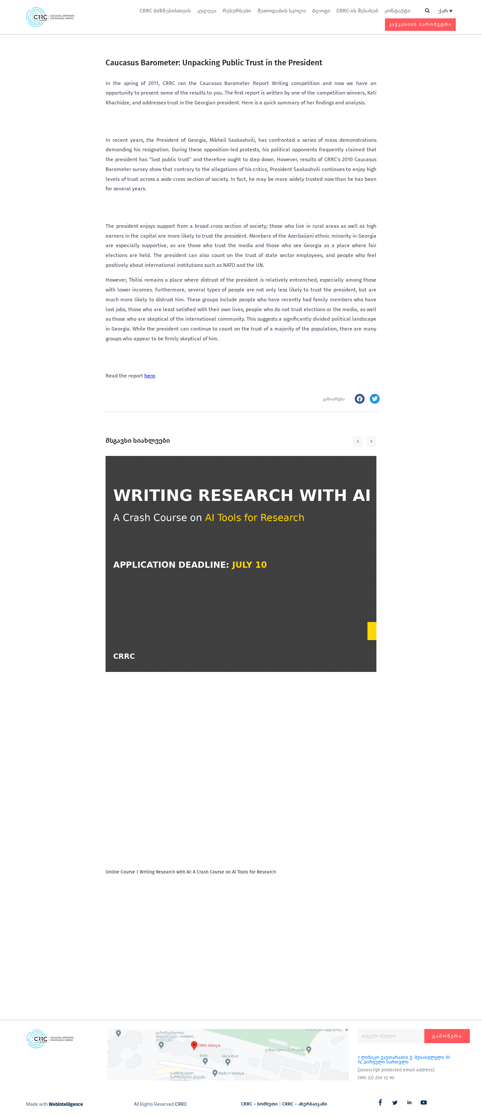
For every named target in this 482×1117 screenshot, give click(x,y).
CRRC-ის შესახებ (357, 11)
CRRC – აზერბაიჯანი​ (304, 1104)
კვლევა (206, 11)
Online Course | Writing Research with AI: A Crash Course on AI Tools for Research (191, 872)
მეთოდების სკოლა (281, 11)
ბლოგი (321, 11)
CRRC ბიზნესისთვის (165, 11)
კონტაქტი (397, 11)
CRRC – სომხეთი (259, 1104)
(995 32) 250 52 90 (376, 1078)
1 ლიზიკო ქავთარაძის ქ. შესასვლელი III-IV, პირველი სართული (405, 1060)
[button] (427, 11)
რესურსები (237, 11)
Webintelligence (66, 1104)
